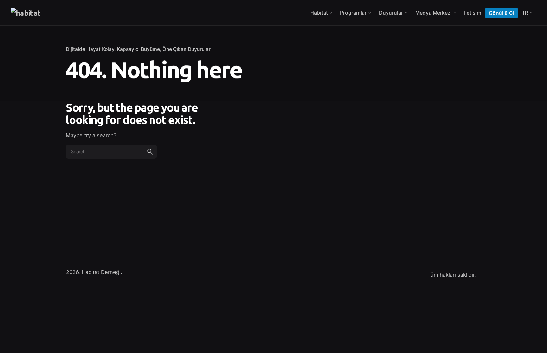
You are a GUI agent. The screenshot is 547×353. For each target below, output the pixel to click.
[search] (150, 152)
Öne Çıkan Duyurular (186, 49)
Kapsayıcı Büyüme (138, 49)
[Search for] (111, 152)
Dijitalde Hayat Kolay (90, 49)
